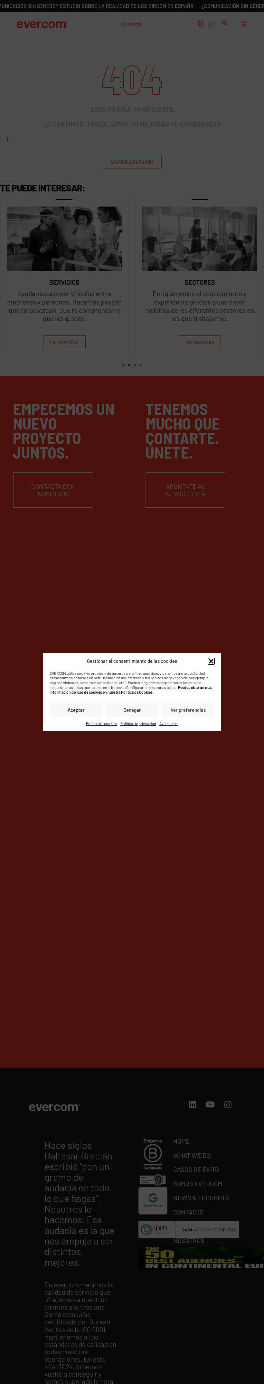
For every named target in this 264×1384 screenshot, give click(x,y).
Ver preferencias (188, 710)
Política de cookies (101, 723)
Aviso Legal (168, 723)
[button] (211, 661)
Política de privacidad (138, 723)
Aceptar (76, 710)
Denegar (132, 710)
